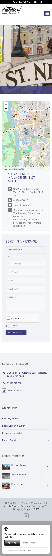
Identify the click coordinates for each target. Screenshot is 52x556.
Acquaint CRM (31, 509)
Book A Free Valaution (13, 425)
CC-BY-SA (40, 167)
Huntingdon (17, 483)
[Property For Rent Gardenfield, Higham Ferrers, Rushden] (6, 466)
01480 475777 (22, 1)
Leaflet (5, 167)
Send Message (17, 332)
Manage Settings (28, 543)
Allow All (12, 543)
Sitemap (25, 506)
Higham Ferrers (19, 465)
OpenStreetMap (22, 167)
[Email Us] (35, 1)
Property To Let (10, 418)
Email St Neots (21, 205)
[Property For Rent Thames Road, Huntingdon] (6, 485)
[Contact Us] (41, 1)
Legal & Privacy (11, 506)
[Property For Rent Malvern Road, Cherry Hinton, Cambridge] (6, 475)
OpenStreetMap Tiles (17, 169)
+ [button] (6, 104)
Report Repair (9, 440)
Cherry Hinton (18, 474)
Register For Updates (13, 433)
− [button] (6, 108)
